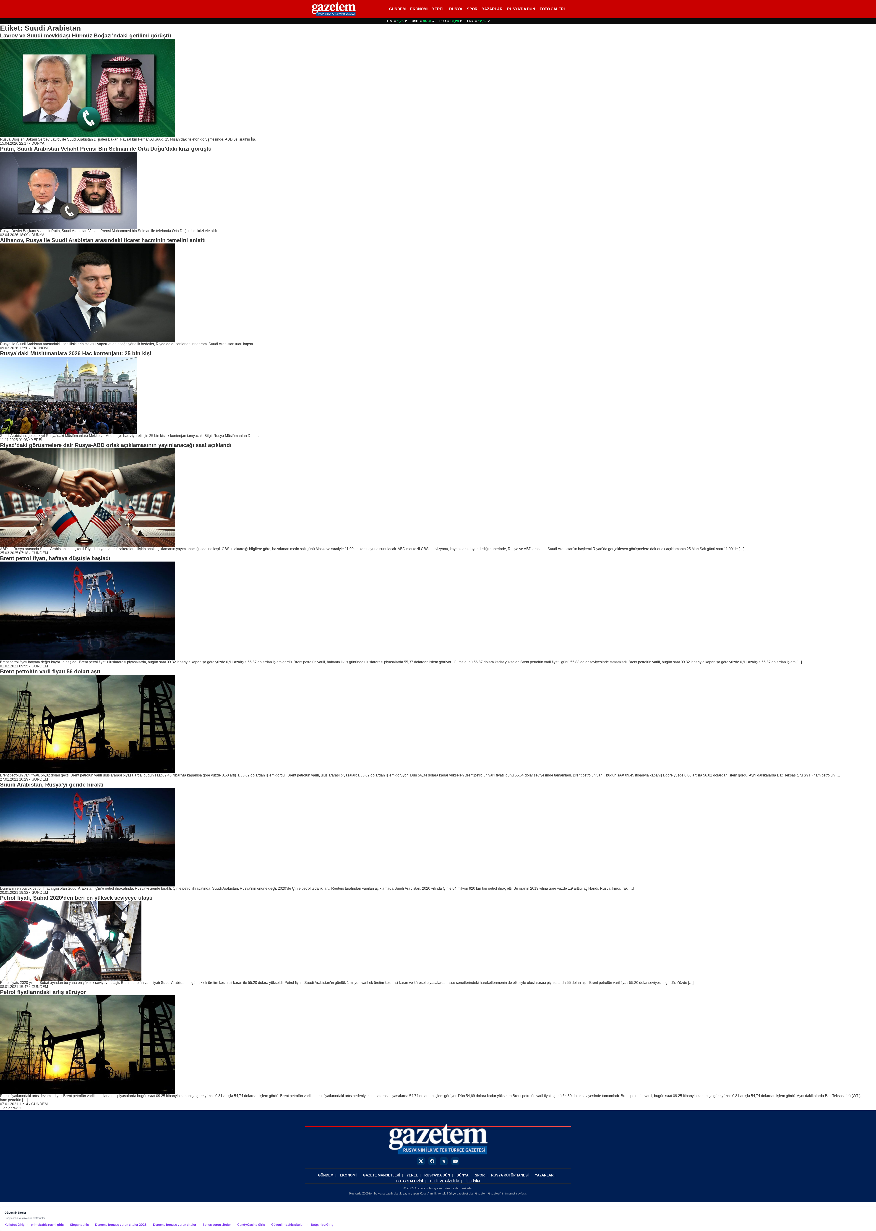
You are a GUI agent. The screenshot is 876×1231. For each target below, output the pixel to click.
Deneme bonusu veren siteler (174, 1224)
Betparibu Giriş (322, 1224)
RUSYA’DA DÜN (521, 9)
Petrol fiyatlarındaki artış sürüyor (43, 992)
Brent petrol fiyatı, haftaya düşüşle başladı (55, 558)
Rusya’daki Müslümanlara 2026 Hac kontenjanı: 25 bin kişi (75, 353)
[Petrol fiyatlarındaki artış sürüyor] (438, 1044)
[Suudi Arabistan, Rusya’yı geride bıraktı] (438, 837)
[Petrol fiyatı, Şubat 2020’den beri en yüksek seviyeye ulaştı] (438, 941)
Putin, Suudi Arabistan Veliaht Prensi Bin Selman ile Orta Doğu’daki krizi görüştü (106, 149)
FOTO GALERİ (552, 9)
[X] (421, 1161)
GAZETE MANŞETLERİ (381, 1175)
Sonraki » (13, 1108)
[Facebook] (432, 1161)
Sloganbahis (79, 1224)
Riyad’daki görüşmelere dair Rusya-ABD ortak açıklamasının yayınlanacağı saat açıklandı (116, 445)
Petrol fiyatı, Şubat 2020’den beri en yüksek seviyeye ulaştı (76, 898)
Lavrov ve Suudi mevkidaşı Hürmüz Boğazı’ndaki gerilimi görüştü (85, 35)
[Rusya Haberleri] (333, 9)
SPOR (472, 9)
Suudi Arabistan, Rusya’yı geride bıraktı (52, 784)
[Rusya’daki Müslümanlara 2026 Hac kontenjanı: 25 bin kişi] (438, 395)
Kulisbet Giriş (14, 1224)
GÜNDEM (397, 9)
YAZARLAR (492, 9)
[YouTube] (455, 1161)
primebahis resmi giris (47, 1224)
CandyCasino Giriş (251, 1224)
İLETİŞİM (473, 1181)
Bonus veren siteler (217, 1224)
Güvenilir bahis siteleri (288, 1224)
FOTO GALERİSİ (409, 1181)
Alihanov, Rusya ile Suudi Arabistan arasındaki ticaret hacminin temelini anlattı (103, 240)
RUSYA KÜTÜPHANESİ (510, 1175)
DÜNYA (455, 9)
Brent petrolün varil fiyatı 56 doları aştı (50, 671)
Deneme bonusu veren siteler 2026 (121, 1224)
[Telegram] (444, 1161)
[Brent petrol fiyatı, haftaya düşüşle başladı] (438, 611)
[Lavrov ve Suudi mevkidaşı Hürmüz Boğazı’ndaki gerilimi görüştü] (438, 88)
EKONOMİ (419, 9)
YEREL (438, 9)
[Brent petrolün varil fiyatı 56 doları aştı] (438, 724)
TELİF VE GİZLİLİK (444, 1181)
